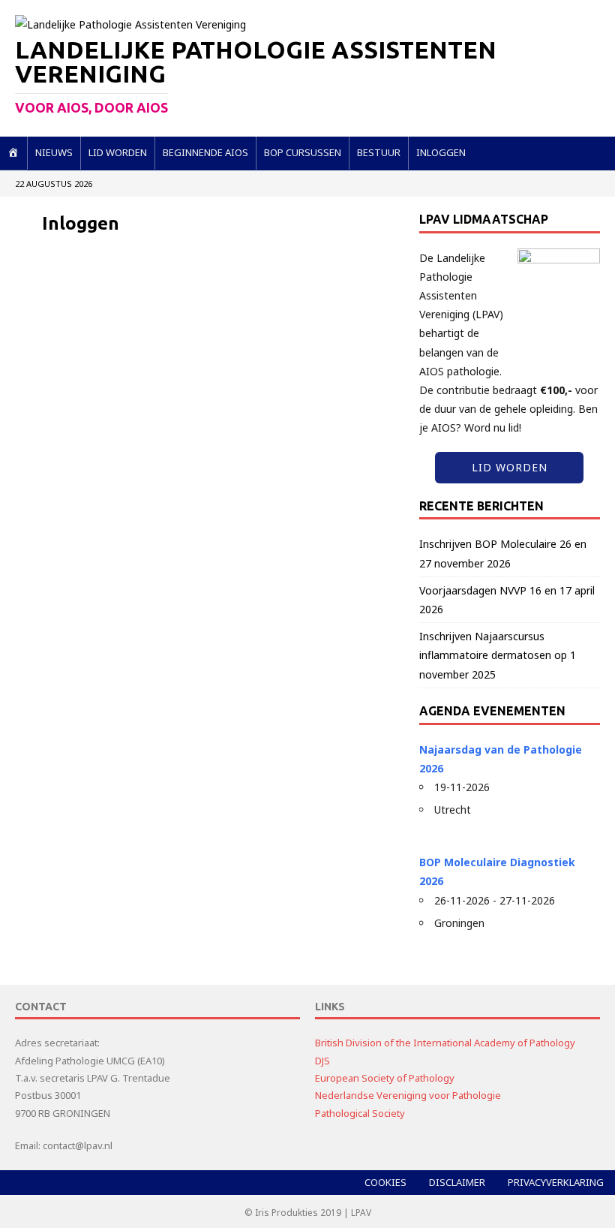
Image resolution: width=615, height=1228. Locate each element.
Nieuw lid (305, 438)
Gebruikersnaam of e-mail (114, 265)
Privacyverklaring (556, 1182)
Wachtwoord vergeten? (215, 483)
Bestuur (378, 152)
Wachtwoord (77, 328)
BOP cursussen (302, 152)
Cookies (385, 1182)
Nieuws (54, 152)
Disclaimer (457, 1182)
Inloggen (441, 152)
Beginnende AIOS (205, 152)
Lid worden (117, 152)
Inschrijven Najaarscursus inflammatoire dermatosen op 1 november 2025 (497, 655)
